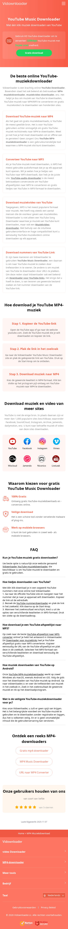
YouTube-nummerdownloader (32, 603)
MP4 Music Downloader (34, 761)
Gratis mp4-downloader (34, 750)
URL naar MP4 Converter (34, 772)
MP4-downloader (13, 862)
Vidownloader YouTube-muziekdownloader (25, 566)
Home (21, 833)
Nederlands (54, 895)
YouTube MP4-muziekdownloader (26, 674)
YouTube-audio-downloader (26, 178)
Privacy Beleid (48, 907)
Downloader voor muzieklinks (21, 640)
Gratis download (34, 52)
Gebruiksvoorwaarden (24, 907)
